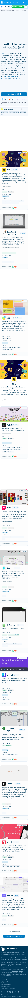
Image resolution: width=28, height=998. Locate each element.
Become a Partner (5, 986)
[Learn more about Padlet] (4, 425)
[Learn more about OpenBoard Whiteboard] (4, 232)
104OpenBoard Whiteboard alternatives (10, 247)
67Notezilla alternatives (7, 333)
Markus (16, 958)
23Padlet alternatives (6, 433)
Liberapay (3, 975)
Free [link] (10, 112)
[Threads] (13, 992)
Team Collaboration (7, 442)
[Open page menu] (26, 2)
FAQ (2, 977)
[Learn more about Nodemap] (4, 784)
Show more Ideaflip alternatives (14, 936)
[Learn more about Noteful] (4, 675)
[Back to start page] (2, 2)
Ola (11, 958)
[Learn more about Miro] (4, 170)
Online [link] (2, 112)
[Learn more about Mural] (4, 508)
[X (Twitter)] (4, 992)
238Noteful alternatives (7, 685)
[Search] (23, 2)
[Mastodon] (7, 992)
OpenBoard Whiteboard (12, 76)
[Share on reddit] (9, 99)
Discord (19, 969)
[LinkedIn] (18, 992)
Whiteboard (5, 532)
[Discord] (1, 992)
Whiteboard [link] (23, 112)
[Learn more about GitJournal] (4, 625)
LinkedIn (15, 972)
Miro (17, 72)
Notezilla (4, 78)
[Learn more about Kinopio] (4, 568)
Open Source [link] (16, 112)
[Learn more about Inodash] (4, 895)
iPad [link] (7, 112)
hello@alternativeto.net (7, 969)
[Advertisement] (14, 26)
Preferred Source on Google (8, 988)
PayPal (9, 975)
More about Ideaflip (13, 94)
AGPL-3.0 (16, 634)
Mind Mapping (6, 196)
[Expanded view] (21, 109)
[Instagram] (15, 992)
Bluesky (21, 971)
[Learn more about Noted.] (4, 842)
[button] (14, 169)
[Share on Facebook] (2, 99)
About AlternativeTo (6, 984)
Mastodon (15, 971)
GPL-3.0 (13, 252)
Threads (3, 972)
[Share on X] (5, 99)
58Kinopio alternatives (7, 581)
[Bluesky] (10, 992)
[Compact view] (23, 109)
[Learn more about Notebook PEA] (4, 729)
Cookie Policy (4, 983)
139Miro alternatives (6, 186)
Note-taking (5, 257)
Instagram (8, 972)
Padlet (10, 78)
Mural (18, 78)
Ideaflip (3, 53)
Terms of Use (4, 979)
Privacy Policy (4, 981)
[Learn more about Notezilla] (4, 318)
